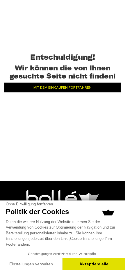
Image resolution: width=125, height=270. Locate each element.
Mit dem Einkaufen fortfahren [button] (62, 87)
